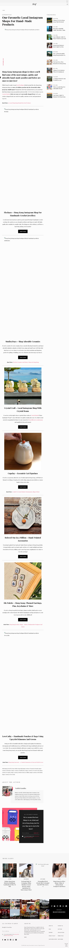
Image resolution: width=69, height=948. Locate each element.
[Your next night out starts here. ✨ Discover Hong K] (5, 904)
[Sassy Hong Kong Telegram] (66, 906)
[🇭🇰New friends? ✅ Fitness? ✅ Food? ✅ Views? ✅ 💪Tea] (15, 914)
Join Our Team (61, 932)
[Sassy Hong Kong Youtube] (54, 906)
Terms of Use (60, 935)
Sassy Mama (60, 939)
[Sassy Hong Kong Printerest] (60, 906)
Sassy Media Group (53, 939)
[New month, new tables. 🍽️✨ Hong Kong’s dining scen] (29, 909)
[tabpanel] (56, 20)
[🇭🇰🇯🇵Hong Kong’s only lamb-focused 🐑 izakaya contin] (44, 914)
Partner (50, 932)
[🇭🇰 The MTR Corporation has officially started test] (44, 904)
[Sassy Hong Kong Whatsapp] (63, 906)
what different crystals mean (36, 420)
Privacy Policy (52, 935)
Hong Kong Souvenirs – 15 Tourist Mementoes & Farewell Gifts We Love (26, 762)
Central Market (6, 94)
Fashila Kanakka (20, 788)
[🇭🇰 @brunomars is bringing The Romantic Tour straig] (5, 914)
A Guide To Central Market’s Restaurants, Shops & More (25, 492)
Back (4, 10)
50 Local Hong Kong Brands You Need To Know (19, 103)
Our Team (60, 929)
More (25, 937)
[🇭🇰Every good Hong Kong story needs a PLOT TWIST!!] (15, 904)
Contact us (60, 925)
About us (51, 925)
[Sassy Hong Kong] (34, 4)
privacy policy (36, 836)
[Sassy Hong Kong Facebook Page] (51, 906)
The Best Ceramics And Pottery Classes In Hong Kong (26, 362)
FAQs (50, 929)
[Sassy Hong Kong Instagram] (57, 906)
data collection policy (29, 837)
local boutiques (20, 85)
